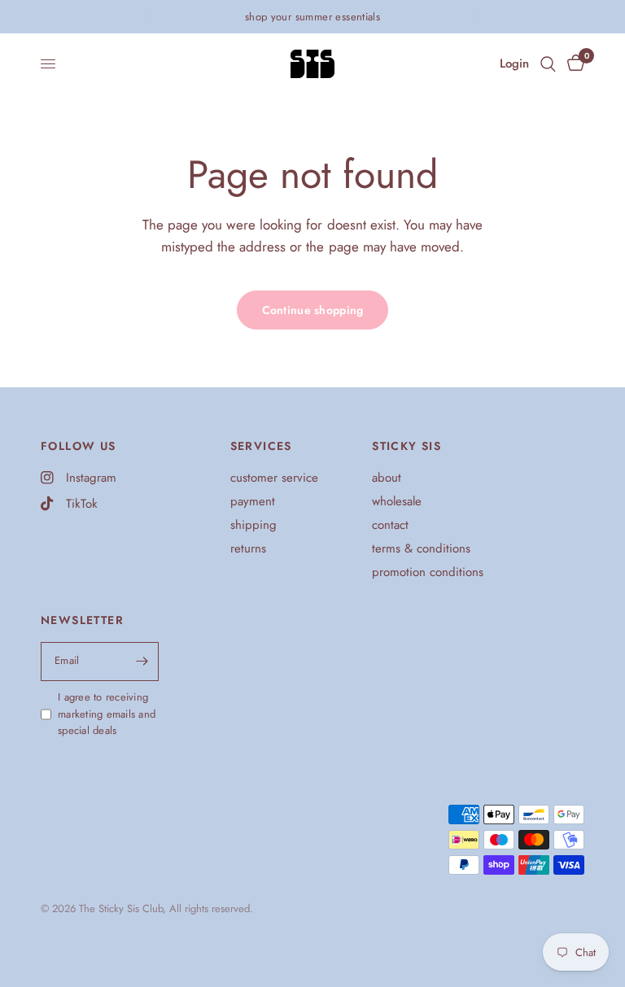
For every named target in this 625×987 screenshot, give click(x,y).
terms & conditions (421, 548)
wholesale (397, 501)
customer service (274, 478)
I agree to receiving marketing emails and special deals (106, 714)
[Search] (548, 63)
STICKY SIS (406, 446)
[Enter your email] (142, 661)
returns (248, 548)
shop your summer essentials (313, 16)
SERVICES (261, 446)
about (386, 478)
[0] (573, 63)
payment (252, 501)
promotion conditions (427, 572)
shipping (253, 525)
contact (390, 525)
